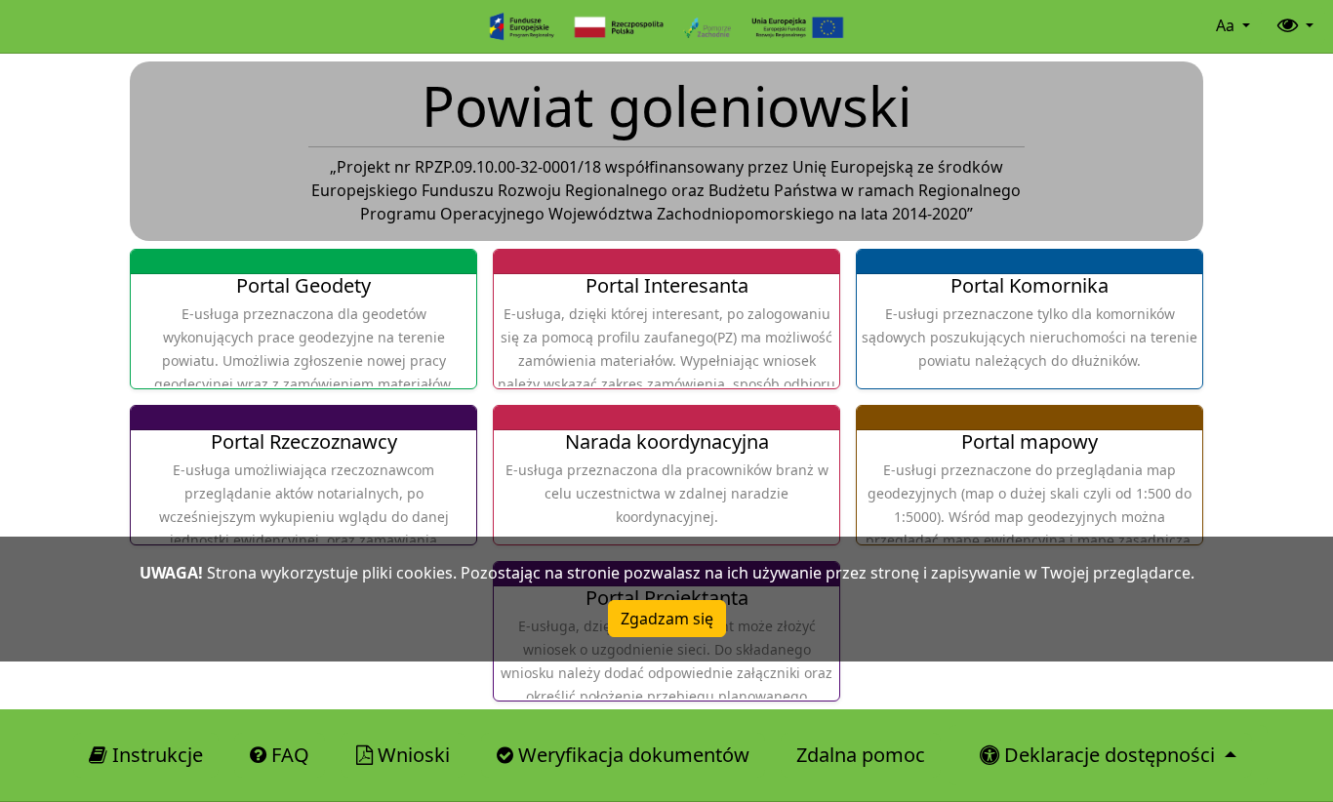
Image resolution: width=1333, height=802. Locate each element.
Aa (1227, 25)
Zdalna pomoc (860, 755)
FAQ (287, 755)
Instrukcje (155, 755)
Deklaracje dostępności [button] (1109, 755)
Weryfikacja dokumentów (631, 755)
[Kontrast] (1293, 26)
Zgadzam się (667, 618)
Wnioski (411, 755)
